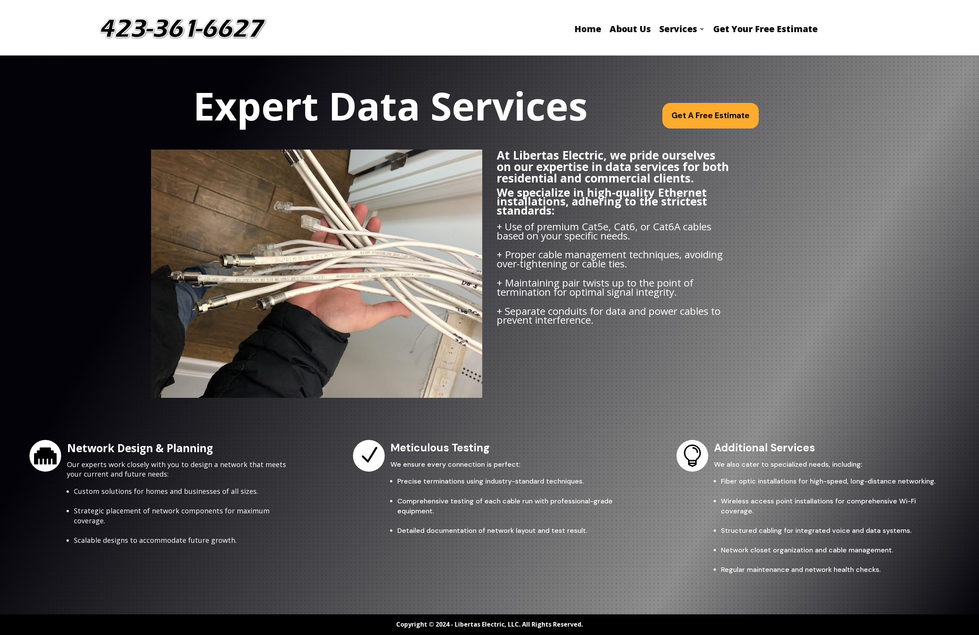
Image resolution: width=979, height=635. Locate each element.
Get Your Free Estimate (765, 30)
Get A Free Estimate (711, 115)
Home (587, 30)
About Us (630, 30)
